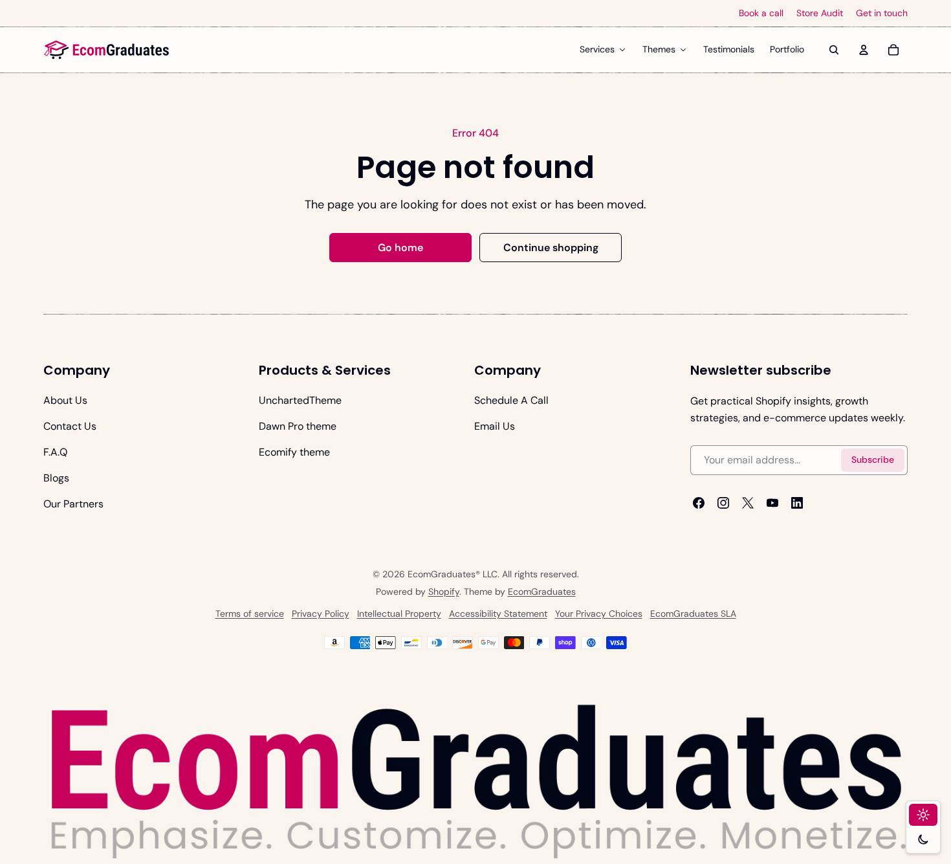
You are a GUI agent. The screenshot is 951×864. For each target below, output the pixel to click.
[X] (748, 503)
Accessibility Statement (498, 613)
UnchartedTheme (300, 400)
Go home (400, 247)
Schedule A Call (511, 400)
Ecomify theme (294, 452)
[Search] (834, 50)
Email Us (494, 426)
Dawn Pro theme (297, 426)
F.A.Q (55, 452)
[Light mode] (923, 815)
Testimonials (728, 49)
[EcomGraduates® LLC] (106, 49)
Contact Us (69, 426)
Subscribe (872, 460)
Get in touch (882, 13)
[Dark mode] (923, 839)
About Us (65, 400)
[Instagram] (723, 503)
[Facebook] (698, 503)
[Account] (863, 50)
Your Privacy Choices (598, 613)
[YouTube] (772, 503)
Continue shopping (550, 247)
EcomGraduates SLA (693, 613)
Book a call (761, 13)
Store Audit (819, 13)
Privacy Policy (320, 613)
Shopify (443, 591)
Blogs (56, 478)
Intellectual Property (399, 613)
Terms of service (249, 613)
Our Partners (73, 504)
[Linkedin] (797, 503)
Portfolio (787, 49)
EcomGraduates (542, 591)
